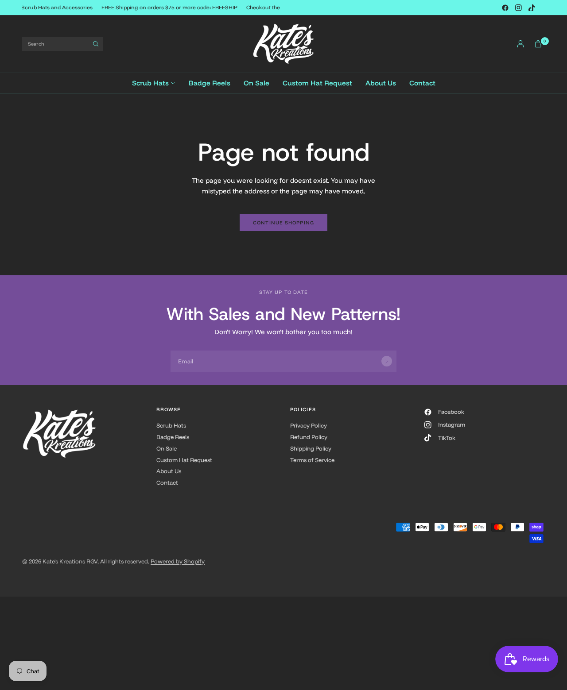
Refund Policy (308, 436)
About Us (380, 83)
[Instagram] (518, 7)
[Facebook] (505, 7)
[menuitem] (157, 83)
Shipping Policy (310, 448)
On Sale (256, 83)
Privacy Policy (308, 425)
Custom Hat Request (317, 83)
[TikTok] (531, 7)
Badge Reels (209, 83)
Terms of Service (312, 459)
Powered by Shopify (178, 561)
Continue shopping (283, 223)
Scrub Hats (150, 83)
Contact (422, 83)
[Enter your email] (386, 361)
